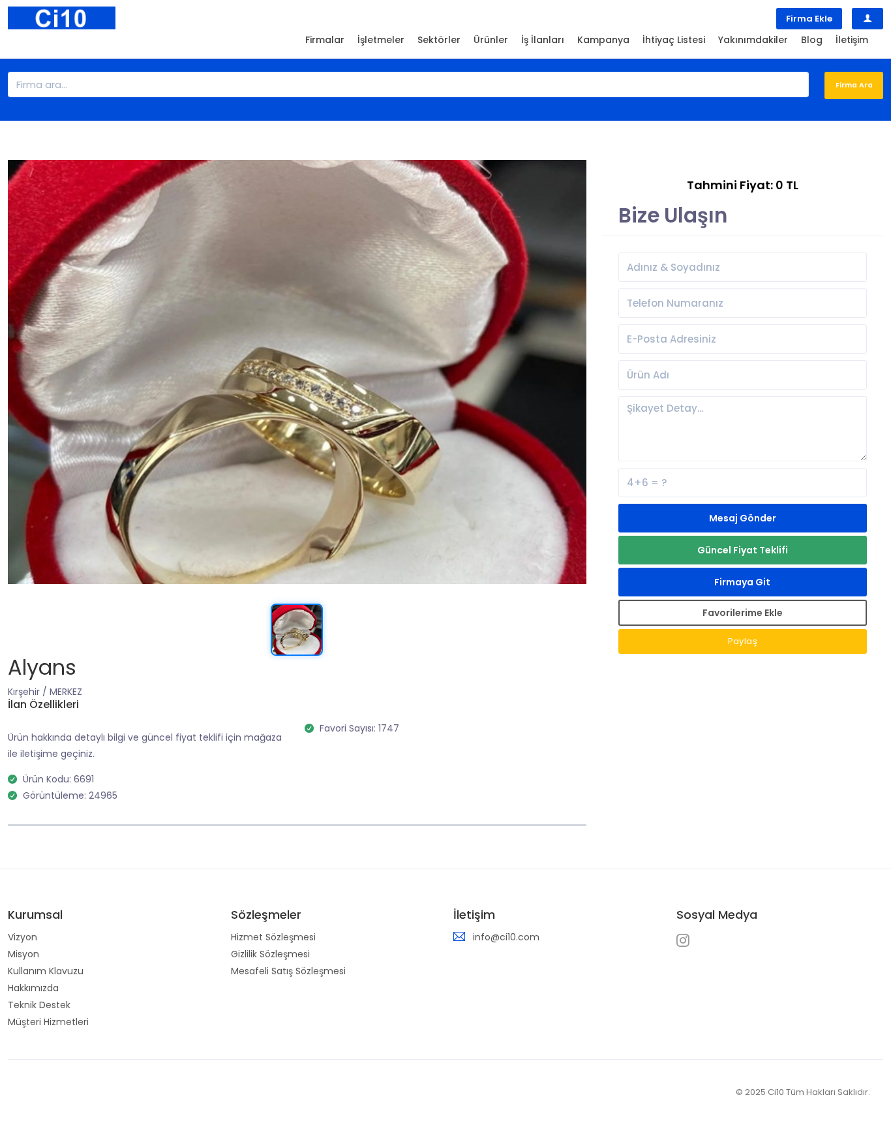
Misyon (23, 954)
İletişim (852, 39)
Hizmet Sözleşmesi (273, 937)
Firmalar (324, 39)
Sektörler (439, 39)
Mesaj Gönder (742, 518)
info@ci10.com (506, 937)
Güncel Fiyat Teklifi (742, 550)
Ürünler (491, 39)
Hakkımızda (33, 987)
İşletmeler (380, 39)
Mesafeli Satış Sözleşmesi (288, 971)
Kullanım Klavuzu (45, 971)
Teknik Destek (39, 1004)
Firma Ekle (809, 18)
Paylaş (742, 641)
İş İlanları (542, 39)
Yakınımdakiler (753, 39)
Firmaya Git (742, 582)
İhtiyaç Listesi (673, 39)
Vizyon (22, 937)
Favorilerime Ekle (742, 612)
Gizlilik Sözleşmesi (270, 954)
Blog (812, 39)
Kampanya (603, 39)
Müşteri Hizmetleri (48, 1021)
